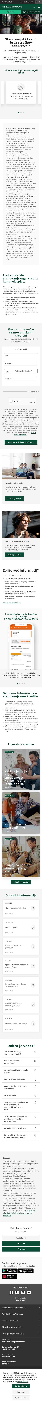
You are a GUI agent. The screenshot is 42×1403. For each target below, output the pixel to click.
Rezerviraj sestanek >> (11, 602)
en (40, 2)
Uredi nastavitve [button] (21, 1398)
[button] (40, 1371)
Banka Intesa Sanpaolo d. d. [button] (14, 1307)
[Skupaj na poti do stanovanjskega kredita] (21, 856)
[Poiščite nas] (32, 2)
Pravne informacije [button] (10, 1320)
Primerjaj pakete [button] (14, 555)
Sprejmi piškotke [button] (21, 1386)
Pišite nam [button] (21, 1249)
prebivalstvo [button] (7, 2)
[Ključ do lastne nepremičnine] (21, 813)
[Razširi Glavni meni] (39, 7)
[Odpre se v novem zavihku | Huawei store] (9, 1276)
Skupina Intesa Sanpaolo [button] (12, 1314)
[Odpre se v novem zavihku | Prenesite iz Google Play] (10, 1270)
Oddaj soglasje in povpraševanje (20, 442)
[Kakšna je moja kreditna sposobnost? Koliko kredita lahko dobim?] (21, 769)
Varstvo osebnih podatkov (25, 433)
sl (36, 2)
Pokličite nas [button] (21, 1238)
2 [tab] (21, 112)
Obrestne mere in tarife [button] (12, 1327)
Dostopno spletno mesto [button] (13, 1333)
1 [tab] (18, 112)
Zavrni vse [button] (21, 1392)
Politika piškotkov (22, 1381)
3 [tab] (23, 112)
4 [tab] (24, 683)
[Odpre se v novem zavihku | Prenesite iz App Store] (26, 1270)
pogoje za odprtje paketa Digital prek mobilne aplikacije (19, 1213)
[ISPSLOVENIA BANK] (12, 7)
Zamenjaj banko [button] (14, 498)
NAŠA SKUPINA (24, 2)
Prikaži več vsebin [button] (21, 882)
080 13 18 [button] (21, 1243)
